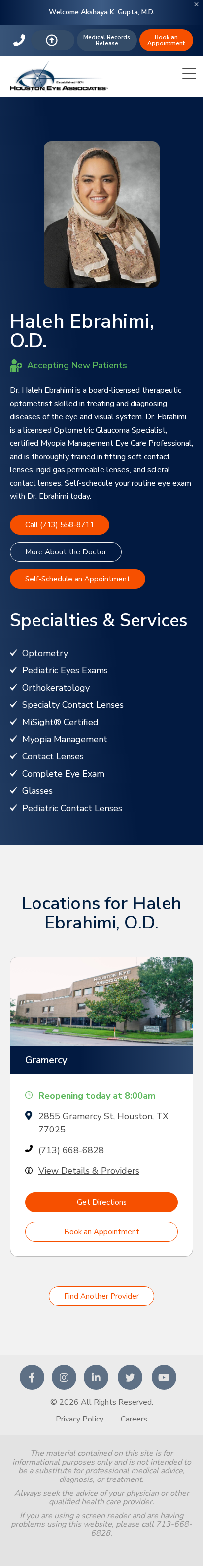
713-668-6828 (20, 40)
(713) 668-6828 (71, 1150)
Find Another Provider (101, 1296)
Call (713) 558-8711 (59, 525)
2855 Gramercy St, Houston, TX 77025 (103, 1122)
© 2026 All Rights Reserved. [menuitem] (101, 1402)
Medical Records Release (106, 40)
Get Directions (102, 1202)
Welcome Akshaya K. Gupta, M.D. (101, 12)
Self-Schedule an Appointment (77, 579)
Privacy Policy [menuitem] (79, 1419)
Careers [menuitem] (134, 1419)
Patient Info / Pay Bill (53, 40)
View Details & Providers (88, 1171)
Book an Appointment (166, 40)
